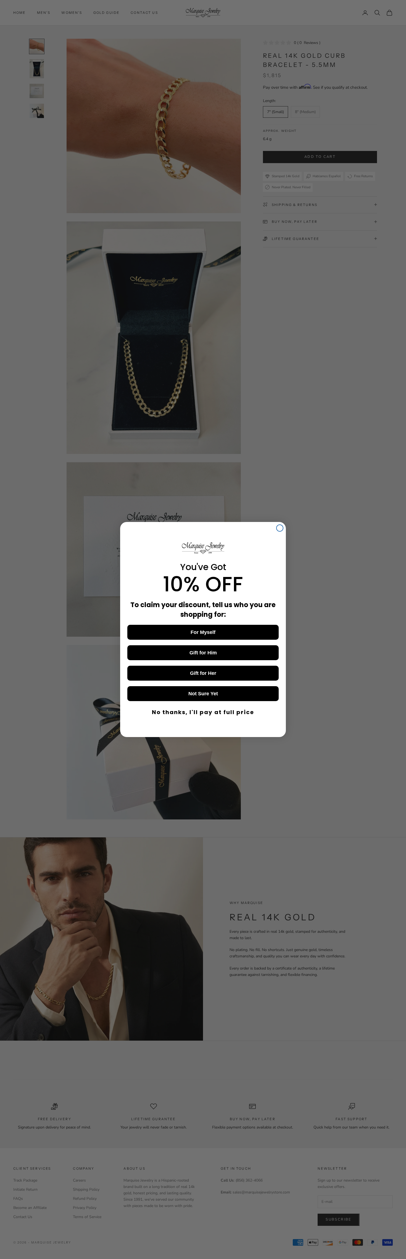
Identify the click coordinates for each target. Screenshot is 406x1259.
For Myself (203, 632)
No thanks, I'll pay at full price (203, 712)
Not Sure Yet (203, 693)
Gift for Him (203, 652)
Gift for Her (203, 673)
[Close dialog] (279, 528)
